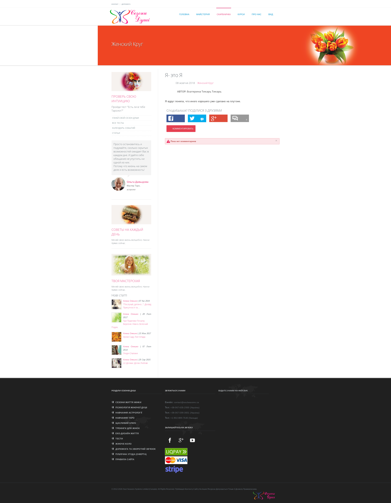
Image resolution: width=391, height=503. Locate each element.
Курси (241, 14)
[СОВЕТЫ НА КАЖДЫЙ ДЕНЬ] (131, 222)
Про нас (256, 14)
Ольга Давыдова (137, 182)
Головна (184, 14)
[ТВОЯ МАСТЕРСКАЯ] (131, 274)
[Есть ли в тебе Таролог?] (131, 89)
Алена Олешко (130, 301)
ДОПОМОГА (126, 4)
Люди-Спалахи (130, 353)
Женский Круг (205, 83)
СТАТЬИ (116, 133)
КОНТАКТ (114, 4)
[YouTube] (192, 440)
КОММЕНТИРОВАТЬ (183, 128)
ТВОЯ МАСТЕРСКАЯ (125, 281)
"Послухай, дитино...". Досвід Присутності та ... (137, 306)
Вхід (270, 14)
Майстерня (203, 14)
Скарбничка (224, 14)
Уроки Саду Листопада (134, 336)
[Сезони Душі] (267, 498)
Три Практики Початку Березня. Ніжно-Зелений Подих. (129, 324)
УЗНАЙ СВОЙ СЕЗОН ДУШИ (125, 118)
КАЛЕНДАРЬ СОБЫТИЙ (123, 128)
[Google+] (181, 440)
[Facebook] (170, 440)
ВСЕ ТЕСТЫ (118, 123)
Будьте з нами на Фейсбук (233, 390)
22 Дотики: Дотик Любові (135, 363)
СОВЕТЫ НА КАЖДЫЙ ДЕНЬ (127, 231)
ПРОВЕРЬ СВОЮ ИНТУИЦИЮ (123, 98)
